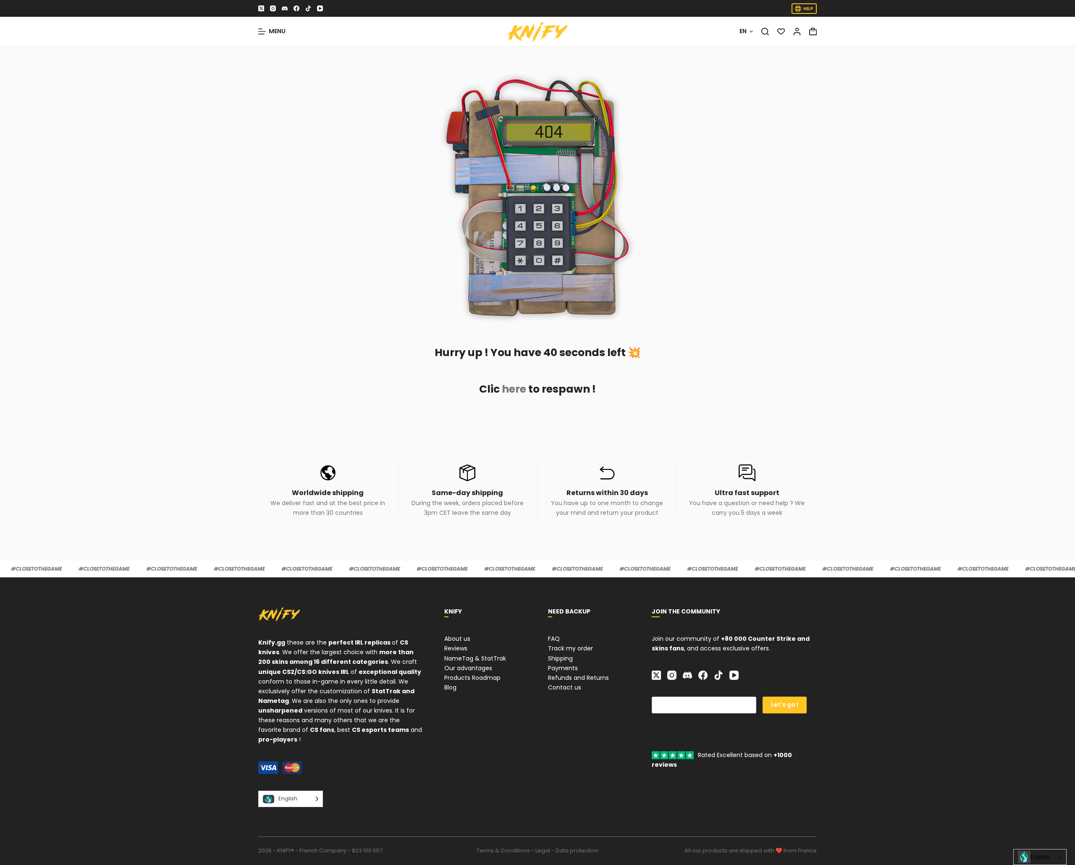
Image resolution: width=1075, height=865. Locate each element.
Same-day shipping (467, 493)
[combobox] (1040, 857)
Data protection (577, 851)
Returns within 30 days (607, 493)
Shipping (560, 658)
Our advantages (468, 668)
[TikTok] (308, 8)
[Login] (797, 31)
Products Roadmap (472, 678)
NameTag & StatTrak (475, 658)
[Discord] (285, 8)
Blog (450, 687)
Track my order (570, 648)
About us (457, 638)
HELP (808, 8)
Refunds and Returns (578, 678)
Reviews (455, 648)
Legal (542, 851)
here (514, 389)
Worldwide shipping (328, 493)
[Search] (765, 31)
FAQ (554, 638)
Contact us (564, 687)
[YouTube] (320, 8)
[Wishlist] (781, 31)
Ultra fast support (747, 493)
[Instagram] (273, 8)
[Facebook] (296, 8)
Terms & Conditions (503, 851)
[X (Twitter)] (261, 8)
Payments (563, 668)
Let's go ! (784, 704)
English (1039, 857)
